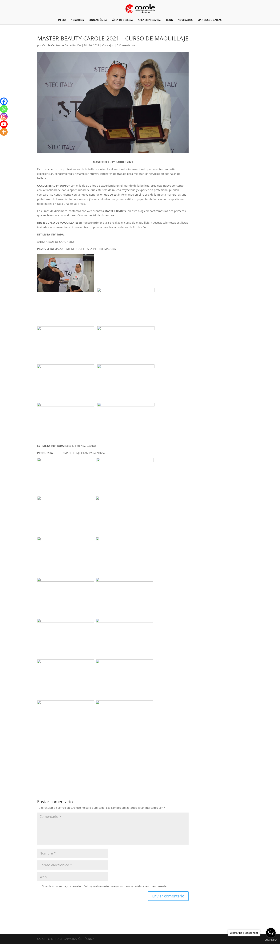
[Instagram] (4, 116)
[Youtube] (4, 124)
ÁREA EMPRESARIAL (149, 20)
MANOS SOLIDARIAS (210, 20)
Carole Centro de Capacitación (61, 45)
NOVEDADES (185, 20)
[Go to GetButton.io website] (271, 940)
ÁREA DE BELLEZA (122, 20)
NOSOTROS (77, 20)
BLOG (169, 20)
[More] (4, 132)
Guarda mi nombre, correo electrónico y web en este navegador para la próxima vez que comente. (104, 886)
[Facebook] (4, 101)
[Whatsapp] (4, 109)
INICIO (62, 20)
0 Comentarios (126, 45)
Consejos (108, 45)
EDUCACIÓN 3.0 (98, 20)
